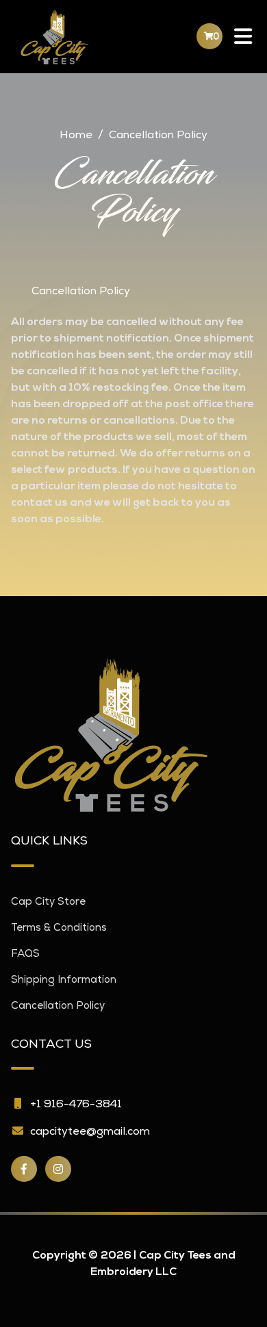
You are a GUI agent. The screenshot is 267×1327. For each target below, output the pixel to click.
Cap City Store (48, 902)
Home (76, 136)
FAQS (25, 954)
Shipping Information (63, 980)
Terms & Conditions (59, 928)
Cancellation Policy (58, 1006)
